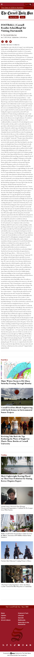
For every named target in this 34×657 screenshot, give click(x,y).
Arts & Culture (5, 620)
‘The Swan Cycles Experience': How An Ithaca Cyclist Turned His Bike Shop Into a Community (16, 585)
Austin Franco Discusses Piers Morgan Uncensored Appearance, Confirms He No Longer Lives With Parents (17, 508)
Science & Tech (23, 613)
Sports (3, 618)
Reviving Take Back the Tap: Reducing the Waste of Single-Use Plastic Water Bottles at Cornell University (15, 440)
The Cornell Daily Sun (10, 35)
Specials (21, 618)
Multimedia (21, 620)
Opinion (3, 615)
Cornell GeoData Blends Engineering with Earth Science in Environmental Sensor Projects (16, 410)
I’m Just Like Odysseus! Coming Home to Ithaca (16, 561)
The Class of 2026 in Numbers (12, 8)
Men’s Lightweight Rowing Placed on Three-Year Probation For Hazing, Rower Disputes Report (16, 478)
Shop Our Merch (14, 17)
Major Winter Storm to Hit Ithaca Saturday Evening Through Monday (16, 382)
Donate (22, 17)
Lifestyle (21, 615)
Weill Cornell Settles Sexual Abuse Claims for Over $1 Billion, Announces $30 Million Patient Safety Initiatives (16, 535)
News (3, 613)
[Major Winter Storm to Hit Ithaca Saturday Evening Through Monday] (17, 370)
